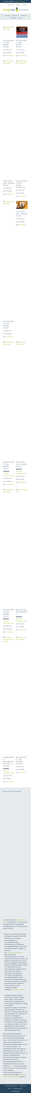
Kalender (14, 15)
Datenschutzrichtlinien (11, 1085)
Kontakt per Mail (20, 1)
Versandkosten (10, 55)
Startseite (7, 15)
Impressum (23, 1085)
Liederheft (23, 15)
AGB (9, 1088)
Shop (19, 18)
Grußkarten (13, 18)
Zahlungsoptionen (17, 1088)
